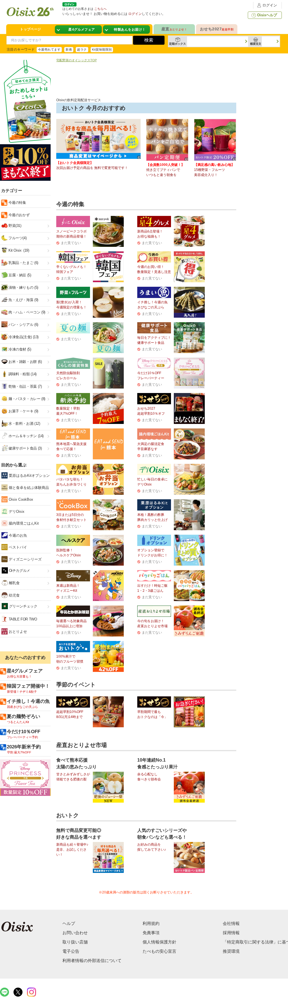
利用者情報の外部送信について (92, 960)
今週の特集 (16, 202)
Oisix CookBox (20, 499)
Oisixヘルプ (267, 15)
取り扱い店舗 (75, 942)
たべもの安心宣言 (159, 951)
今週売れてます (49, 49)
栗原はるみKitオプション (29, 475)
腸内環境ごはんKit (23, 523)
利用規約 (151, 923)
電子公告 (70, 951)
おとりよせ (17, 631)
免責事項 (151, 932)
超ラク (82, 49)
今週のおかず (18, 215)
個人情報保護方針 (159, 942)
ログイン (269, 5)
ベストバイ (17, 547)
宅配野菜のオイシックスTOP (76, 60)
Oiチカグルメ (19, 570)
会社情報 (231, 923)
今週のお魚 (17, 535)
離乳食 (13, 583)
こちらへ (100, 8)
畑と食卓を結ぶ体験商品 (28, 488)
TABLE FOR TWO (22, 619)
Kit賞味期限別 (102, 49)
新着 (69, 49)
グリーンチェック (22, 606)
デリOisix (16, 511)
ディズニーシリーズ (25, 559)
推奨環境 (231, 951)
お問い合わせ (75, 932)
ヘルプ (68, 923)
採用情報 (231, 932)
